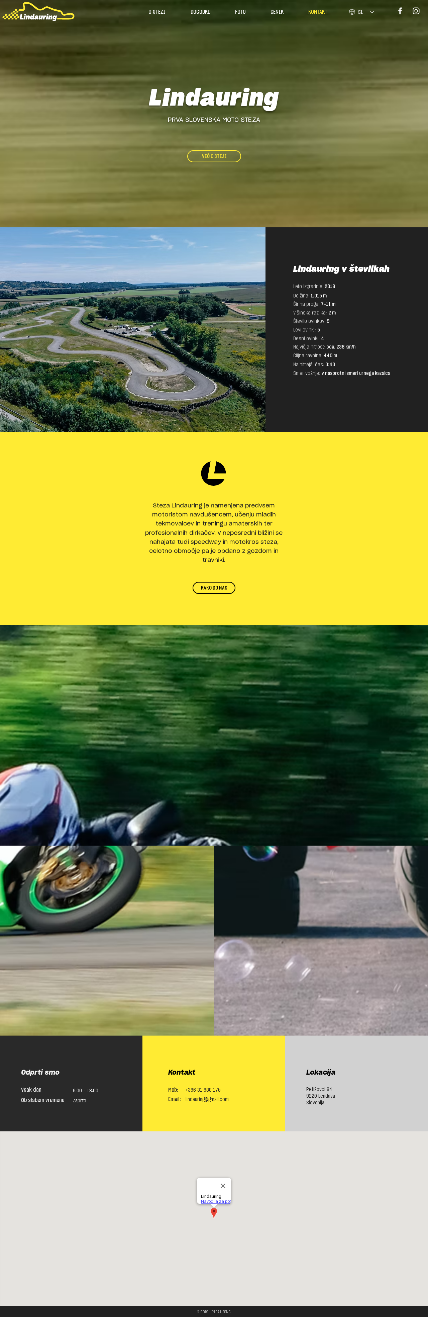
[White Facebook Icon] (400, 10)
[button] (277, 12)
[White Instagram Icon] (416, 10)
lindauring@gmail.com (207, 1099)
